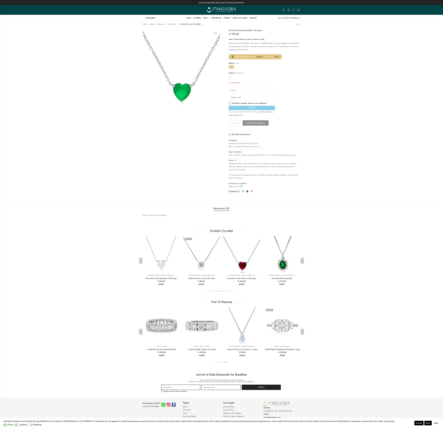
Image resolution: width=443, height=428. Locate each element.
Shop (152, 24)
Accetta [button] (419, 423)
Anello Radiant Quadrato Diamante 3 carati (241, 349)
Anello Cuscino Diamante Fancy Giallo (282, 349)
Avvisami (251, 107)
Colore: (232, 73)
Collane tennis (286, 275)
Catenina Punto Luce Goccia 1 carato (201, 349)
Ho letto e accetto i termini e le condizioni (249, 103)
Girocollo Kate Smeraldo (239, 278)
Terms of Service (234, 115)
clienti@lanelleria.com (271, 417)
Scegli (159, 284)
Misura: (232, 63)
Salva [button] (428, 423)
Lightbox (215, 33)
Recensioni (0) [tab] (221, 208)
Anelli (155, 346)
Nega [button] (436, 423)
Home (145, 24)
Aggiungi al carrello (255, 123)
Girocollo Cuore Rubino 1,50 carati (199, 278)
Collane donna (161, 24)
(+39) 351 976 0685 (289, 18)
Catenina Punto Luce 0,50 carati (159, 278)
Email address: (221, 387)
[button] (5, 425)
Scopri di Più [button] (389, 421)
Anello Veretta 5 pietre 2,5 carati (161, 349)
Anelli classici (164, 346)
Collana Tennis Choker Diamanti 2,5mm (279, 278)
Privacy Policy (266, 112)
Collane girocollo (172, 24)
